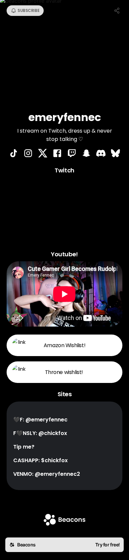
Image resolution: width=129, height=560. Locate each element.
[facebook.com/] (57, 154)
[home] (64, 520)
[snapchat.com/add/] (86, 154)
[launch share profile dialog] (117, 10)
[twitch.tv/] (71, 154)
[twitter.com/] (42, 154)
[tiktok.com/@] (13, 154)
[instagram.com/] (28, 154)
